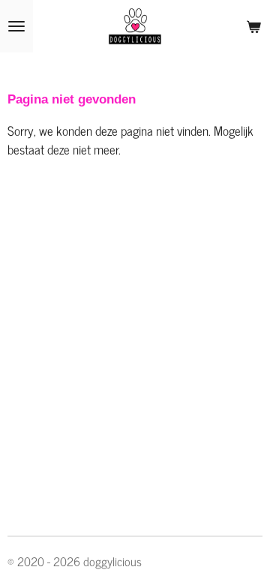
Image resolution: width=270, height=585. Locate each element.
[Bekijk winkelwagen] (253, 26)
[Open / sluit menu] (16, 26)
